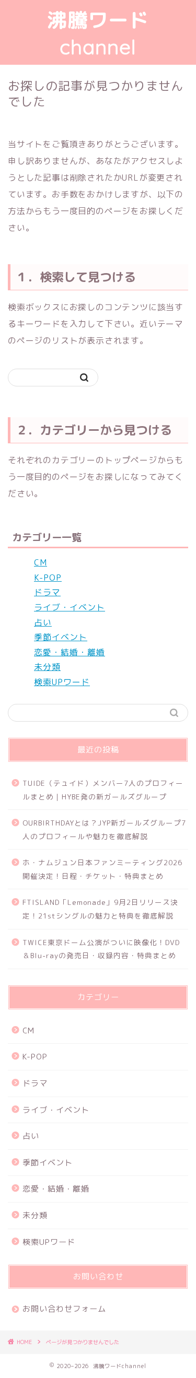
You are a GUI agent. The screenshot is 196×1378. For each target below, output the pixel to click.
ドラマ (47, 592)
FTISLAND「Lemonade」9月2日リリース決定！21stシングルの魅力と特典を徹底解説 (100, 909)
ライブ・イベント (69, 607)
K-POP (48, 577)
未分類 (47, 667)
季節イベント (60, 637)
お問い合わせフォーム (64, 1308)
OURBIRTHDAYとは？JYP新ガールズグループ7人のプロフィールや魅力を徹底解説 (104, 829)
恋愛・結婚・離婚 (69, 652)
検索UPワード (62, 682)
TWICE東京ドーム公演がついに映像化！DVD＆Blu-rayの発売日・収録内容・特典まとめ (101, 949)
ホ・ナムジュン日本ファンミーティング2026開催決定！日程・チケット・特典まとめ (102, 869)
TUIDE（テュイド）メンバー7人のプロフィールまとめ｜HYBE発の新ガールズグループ (102, 790)
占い (43, 622)
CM (40, 562)
